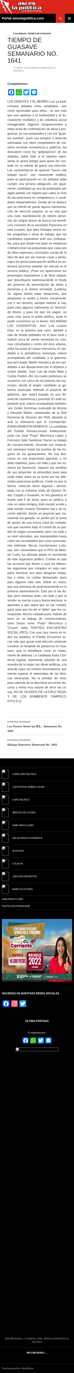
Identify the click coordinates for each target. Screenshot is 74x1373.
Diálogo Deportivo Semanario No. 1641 (32, 742)
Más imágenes (37, 1352)
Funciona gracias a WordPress (18, 1368)
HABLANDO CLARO (12, 899)
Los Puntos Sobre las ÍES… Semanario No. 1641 (34, 726)
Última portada (37, 1021)
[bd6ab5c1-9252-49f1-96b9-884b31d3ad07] (37, 950)
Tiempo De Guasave (39, 33)
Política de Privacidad (16, 906)
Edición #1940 (13, 1338)
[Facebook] (25, 1040)
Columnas (19, 33)
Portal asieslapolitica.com (23, 18)
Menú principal (69, 18)
